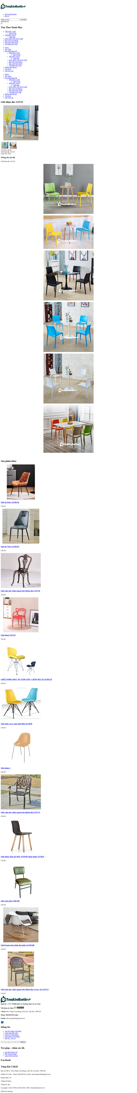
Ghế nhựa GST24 (8, 635)
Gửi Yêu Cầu (9, 71)
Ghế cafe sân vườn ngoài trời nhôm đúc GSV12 (20, 812)
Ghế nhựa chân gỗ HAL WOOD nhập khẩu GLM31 (22, 857)
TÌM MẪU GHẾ (10, 31)
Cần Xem (8, 69)
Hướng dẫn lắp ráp (11, 67)
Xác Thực (8, 49)
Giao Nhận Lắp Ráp (11, 1056)
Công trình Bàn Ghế (11, 1033)
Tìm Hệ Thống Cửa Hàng (13, 1031)
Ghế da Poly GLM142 (10, 502)
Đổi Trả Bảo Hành (11, 1054)
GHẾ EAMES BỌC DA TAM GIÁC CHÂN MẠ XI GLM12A (26, 679)
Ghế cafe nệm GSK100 (10, 901)
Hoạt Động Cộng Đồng (12, 1036)
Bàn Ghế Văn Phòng (11, 40)
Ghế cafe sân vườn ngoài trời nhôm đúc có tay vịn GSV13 (25, 989)
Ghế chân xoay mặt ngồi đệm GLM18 (16, 724)
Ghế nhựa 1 (6, 768)
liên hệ (7, 16)
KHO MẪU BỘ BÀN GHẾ (14, 39)
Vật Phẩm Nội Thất (11, 44)
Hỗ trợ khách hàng (11, 14)
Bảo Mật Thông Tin (11, 1052)
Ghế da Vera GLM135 (10, 547)
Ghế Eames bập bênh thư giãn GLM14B (17, 945)
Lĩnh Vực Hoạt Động (12, 1035)
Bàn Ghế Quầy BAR (11, 42)
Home (7, 47)
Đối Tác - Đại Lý (10, 1038)
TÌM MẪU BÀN (10, 35)
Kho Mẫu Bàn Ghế (11, 51)
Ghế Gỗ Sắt (12, 33)
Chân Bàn (12, 37)
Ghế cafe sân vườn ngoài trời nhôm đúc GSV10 (20, 591)
